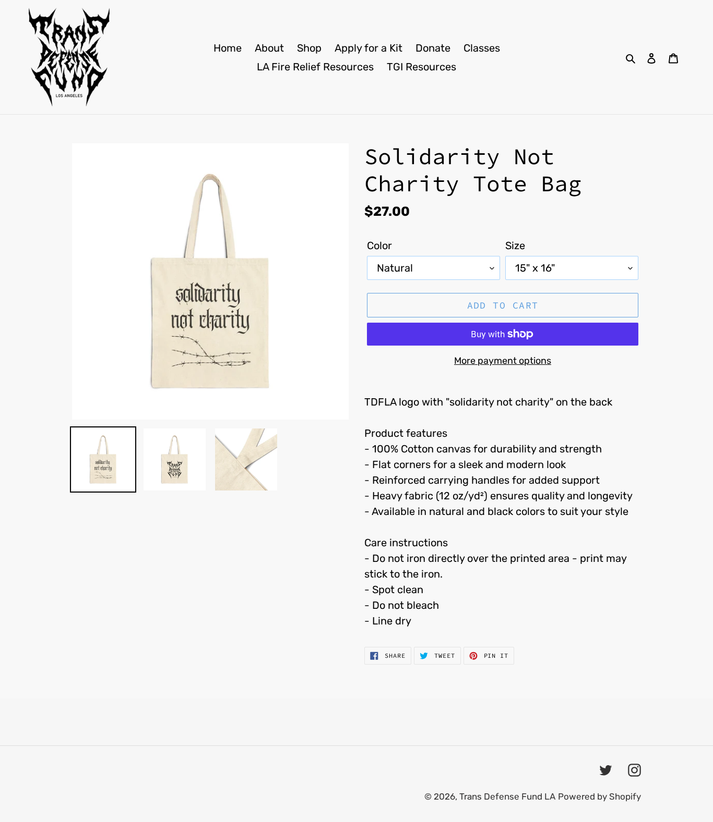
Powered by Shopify (599, 796)
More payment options (502, 360)
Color (379, 245)
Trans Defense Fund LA (507, 796)
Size (515, 245)
